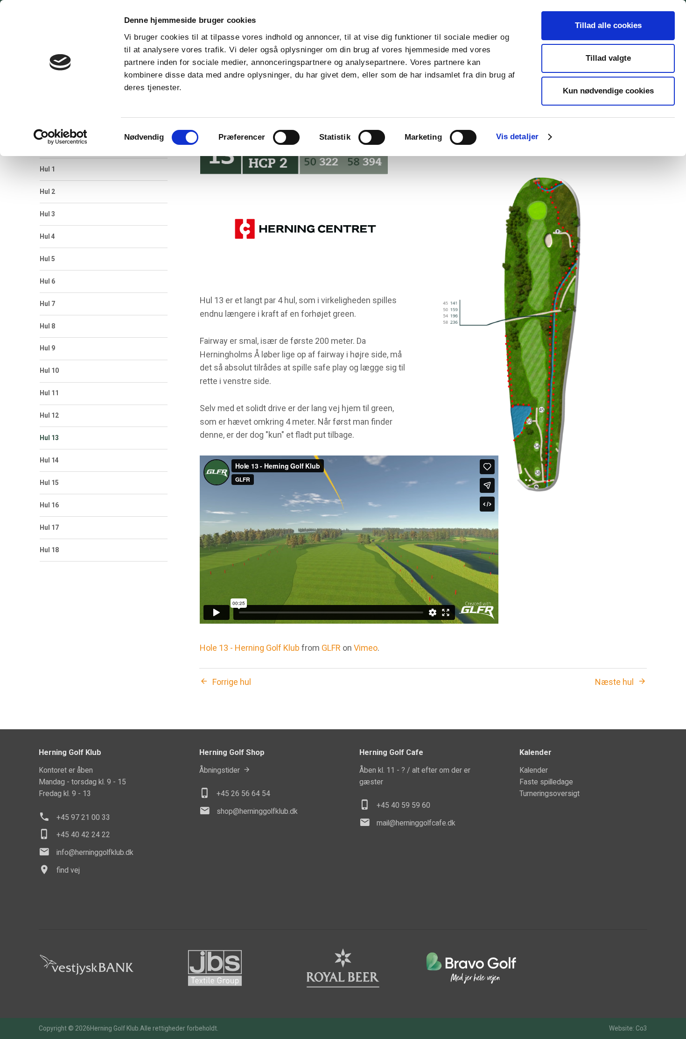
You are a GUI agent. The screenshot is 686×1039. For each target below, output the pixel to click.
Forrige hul (231, 682)
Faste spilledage (546, 781)
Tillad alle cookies (608, 25)
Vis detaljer (517, 136)
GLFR (331, 648)
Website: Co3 (628, 1028)
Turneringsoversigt (549, 793)
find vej (68, 870)
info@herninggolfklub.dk (94, 852)
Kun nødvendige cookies (608, 90)
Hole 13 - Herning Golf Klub (250, 648)
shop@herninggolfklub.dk (257, 811)
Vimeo (366, 648)
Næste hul (614, 682)
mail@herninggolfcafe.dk (416, 822)
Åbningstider (219, 770)
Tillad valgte (608, 58)
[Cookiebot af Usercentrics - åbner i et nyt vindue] (60, 137)
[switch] (286, 137)
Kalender (533, 770)
